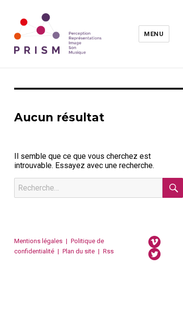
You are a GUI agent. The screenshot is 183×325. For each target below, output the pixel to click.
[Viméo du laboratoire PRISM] (154, 241)
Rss (108, 251)
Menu (153, 34)
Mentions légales (38, 241)
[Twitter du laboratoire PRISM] (154, 253)
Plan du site (78, 251)
